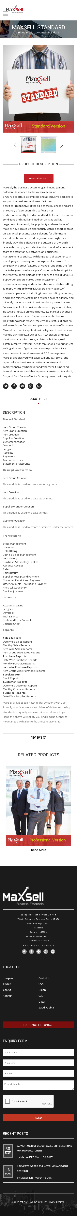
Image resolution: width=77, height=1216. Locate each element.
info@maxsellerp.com (39, 941)
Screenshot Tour (39, 178)
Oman (42, 990)
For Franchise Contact (38, 1025)
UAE (40, 995)
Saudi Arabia (46, 1007)
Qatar (41, 1001)
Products (31, 32)
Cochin (7, 984)
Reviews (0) (38, 737)
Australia (43, 978)
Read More (38, 850)
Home (21, 32)
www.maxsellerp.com (38, 945)
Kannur (7, 995)
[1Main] (48, 145)
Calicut (7, 990)
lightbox (10, 125)
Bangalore (9, 978)
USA (40, 984)
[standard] (38, 88)
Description (38, 398)
